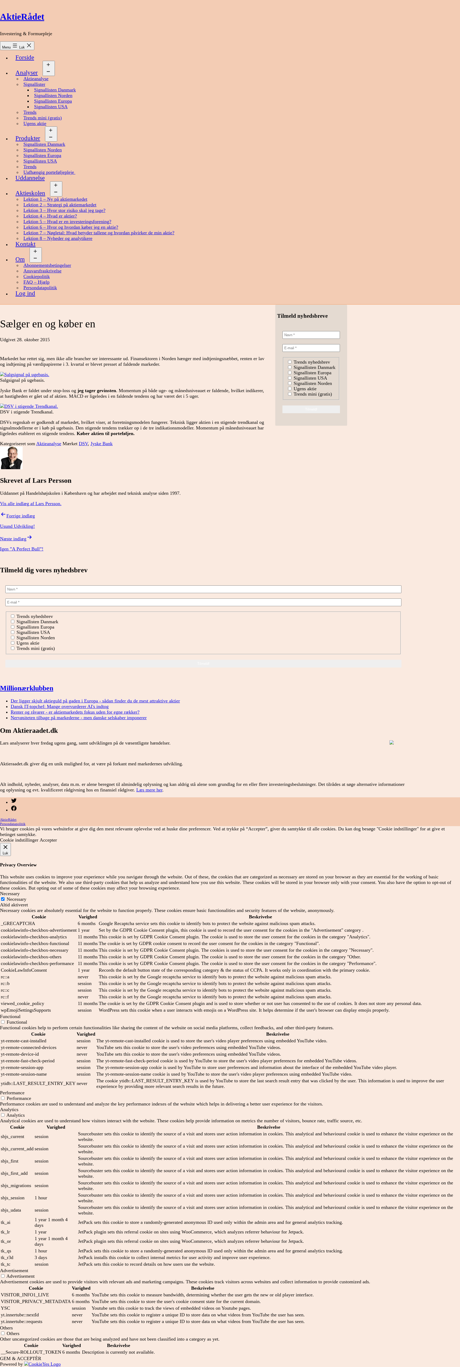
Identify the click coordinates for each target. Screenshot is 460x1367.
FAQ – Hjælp (36, 282)
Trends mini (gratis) (42, 117)
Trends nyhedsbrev (311, 362)
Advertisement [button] (14, 1270)
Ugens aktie (34, 123)
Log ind (25, 293)
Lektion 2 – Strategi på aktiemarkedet (59, 204)
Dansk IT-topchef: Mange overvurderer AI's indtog (60, 706)
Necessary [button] (10, 893)
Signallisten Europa (53, 101)
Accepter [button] (48, 840)
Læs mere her (149, 790)
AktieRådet (22, 17)
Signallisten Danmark (55, 90)
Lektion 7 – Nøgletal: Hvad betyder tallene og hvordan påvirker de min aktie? (98, 232)
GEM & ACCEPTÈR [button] (20, 1358)
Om (20, 259)
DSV (83, 443)
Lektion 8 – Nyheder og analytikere (57, 238)
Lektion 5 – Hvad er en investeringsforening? (67, 221)
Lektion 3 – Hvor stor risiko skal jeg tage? (64, 210)
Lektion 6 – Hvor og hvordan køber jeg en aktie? (70, 227)
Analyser (26, 72)
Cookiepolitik (36, 276)
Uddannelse (30, 178)
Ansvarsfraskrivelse (42, 271)
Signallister (34, 84)
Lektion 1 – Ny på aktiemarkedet (55, 199)
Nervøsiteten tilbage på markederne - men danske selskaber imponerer (79, 717)
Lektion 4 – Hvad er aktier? (50, 216)
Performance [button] (12, 1092)
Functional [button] (10, 1016)
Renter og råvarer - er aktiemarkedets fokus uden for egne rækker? (75, 712)
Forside (24, 57)
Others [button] (6, 1327)
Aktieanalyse (35, 78)
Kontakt (25, 244)
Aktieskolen (30, 193)
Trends (29, 112)
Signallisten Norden (53, 95)
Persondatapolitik (40, 287)
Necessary (16, 899)
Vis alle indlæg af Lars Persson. (30, 503)
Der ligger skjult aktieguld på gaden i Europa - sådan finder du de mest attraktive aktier (95, 700)
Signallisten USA (51, 106)
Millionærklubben (26, 688)
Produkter (27, 138)
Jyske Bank (102, 443)
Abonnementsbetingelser (47, 265)
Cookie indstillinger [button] (19, 840)
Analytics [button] (9, 1109)
